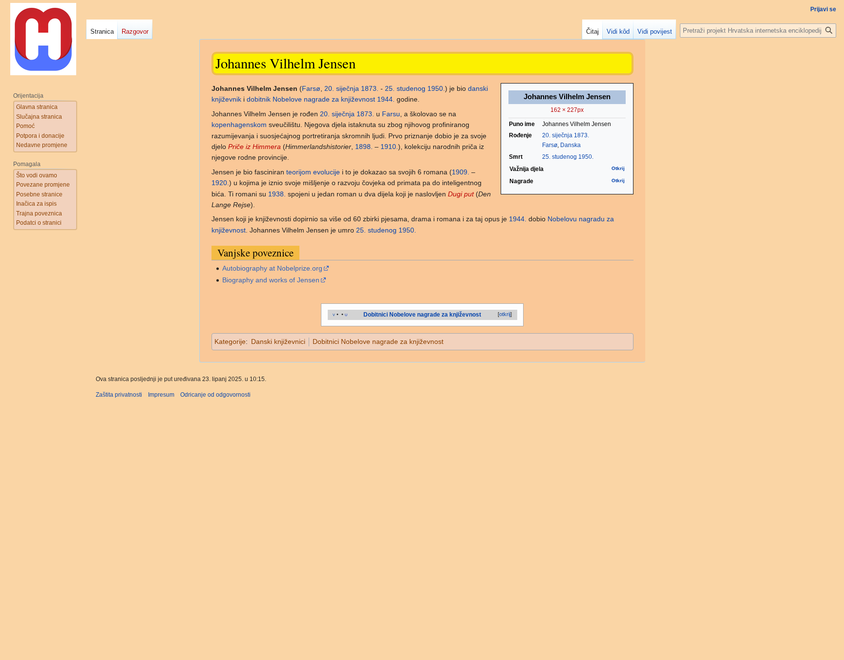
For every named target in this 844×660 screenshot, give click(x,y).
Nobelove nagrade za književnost (324, 99)
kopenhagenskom (239, 124)
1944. (386, 99)
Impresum (161, 394)
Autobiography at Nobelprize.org (272, 268)
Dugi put (461, 194)
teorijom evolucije (313, 172)
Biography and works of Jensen (270, 280)
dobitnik (259, 99)
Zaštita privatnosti (119, 394)
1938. (277, 194)
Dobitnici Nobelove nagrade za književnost (378, 341)
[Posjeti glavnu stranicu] (43, 39)
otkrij (504, 314)
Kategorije (230, 341)
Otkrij (618, 168)
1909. (460, 172)
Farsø (549, 145)
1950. (585, 156)
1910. (389, 146)
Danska (570, 145)
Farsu (391, 114)
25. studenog (559, 156)
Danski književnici (278, 341)
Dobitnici (375, 315)
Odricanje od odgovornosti (215, 394)
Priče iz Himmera (254, 146)
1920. (220, 183)
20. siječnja (557, 135)
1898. (364, 146)
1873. (581, 135)
